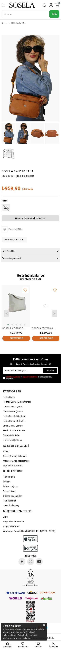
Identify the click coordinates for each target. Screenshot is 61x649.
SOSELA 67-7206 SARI (43, 328)
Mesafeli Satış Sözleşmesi (16, 461)
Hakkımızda (9, 477)
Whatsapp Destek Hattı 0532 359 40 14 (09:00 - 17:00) (29, 531)
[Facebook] (21, 561)
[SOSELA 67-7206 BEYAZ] (16, 306)
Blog (5, 517)
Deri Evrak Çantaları (12, 440)
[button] (8, 324)
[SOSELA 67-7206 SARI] (45, 306)
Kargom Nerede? (11, 526)
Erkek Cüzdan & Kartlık (14, 430)
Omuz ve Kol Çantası (13, 411)
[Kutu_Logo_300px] (30, 577)
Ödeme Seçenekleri (11, 258)
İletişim (6, 481)
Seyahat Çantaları (11, 435)
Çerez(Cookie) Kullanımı (15, 456)
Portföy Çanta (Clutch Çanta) (17, 402)
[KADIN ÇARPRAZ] (8, 23)
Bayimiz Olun (9, 491)
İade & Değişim (10, 486)
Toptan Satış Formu (12, 465)
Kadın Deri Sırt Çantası (14, 416)
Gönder (50, 370)
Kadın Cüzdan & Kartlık (14, 421)
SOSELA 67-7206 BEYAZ (13, 328)
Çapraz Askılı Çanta (12, 406)
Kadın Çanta (9, 397)
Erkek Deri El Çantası (13, 425)
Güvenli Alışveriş (11, 505)
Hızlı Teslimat (9, 500)
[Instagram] (30, 561)
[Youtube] (39, 561)
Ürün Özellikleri (9, 251)
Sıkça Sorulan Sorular (13, 521)
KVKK (5, 451)
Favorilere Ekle (24, 290)
